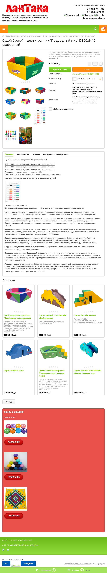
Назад (9, 402)
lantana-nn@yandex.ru (94, 18)
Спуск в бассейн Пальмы (85, 315)
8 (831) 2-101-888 (95, 9)
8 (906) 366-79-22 (95, 12)
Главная (3, 36)
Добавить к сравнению (63, 109)
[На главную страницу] (27, 8)
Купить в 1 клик (60, 69)
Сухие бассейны (12, 36)
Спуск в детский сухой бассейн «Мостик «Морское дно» (87, 371)
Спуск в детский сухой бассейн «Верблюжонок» (52, 316)
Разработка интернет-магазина (77, 564)
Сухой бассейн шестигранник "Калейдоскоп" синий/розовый (17, 316)
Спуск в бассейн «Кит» (14, 370)
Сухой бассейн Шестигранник (30, 36)
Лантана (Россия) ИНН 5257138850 (85, 74)
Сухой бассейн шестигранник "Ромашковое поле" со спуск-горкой (52, 373)
